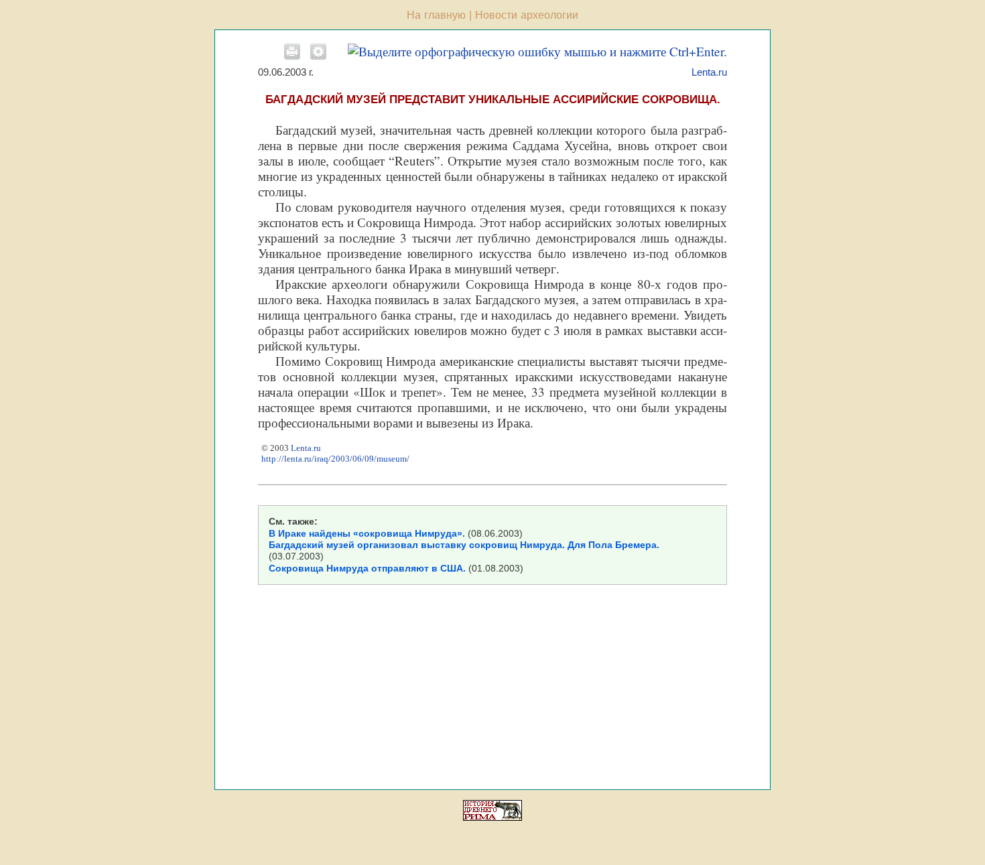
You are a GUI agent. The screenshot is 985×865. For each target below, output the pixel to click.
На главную (436, 15)
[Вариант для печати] (292, 51)
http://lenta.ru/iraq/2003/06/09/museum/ (335, 459)
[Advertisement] (491, 685)
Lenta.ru (709, 72)
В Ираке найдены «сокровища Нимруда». (367, 533)
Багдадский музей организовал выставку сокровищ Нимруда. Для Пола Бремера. (464, 544)
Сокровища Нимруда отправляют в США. (367, 568)
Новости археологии (526, 15)
